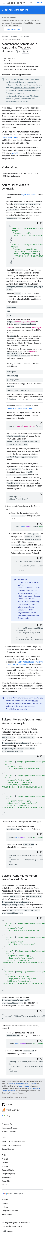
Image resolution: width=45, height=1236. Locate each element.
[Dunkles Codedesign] (37, 223)
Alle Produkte (7, 1214)
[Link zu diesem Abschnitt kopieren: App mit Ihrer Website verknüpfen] (18, 188)
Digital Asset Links (9, 137)
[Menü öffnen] (3, 3)
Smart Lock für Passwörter (11, 1145)
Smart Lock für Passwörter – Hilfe (14, 1142)
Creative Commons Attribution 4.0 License (22, 1084)
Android (5, 1159)
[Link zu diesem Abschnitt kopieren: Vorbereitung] (20, 167)
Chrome (5, 1163)
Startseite (5, 36)
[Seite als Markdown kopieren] (24, 51)
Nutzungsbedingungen (10, 1128)
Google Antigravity (8, 1174)
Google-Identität (8, 1149)
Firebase (5, 1166)
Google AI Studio (8, 1170)
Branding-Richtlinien (9, 1132)
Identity (20, 2)
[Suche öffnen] (31, 2)
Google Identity (25, 36)
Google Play (6, 1181)
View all (4, 1185)
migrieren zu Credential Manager (25, 88)
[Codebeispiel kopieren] (41, 223)
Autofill (15, 153)
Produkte (14, 36)
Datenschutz (25, 1223)
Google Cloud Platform (10, 1211)
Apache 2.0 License (24, 1086)
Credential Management (15, 9)
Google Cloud (6, 1177)
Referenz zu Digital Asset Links (19, 408)
